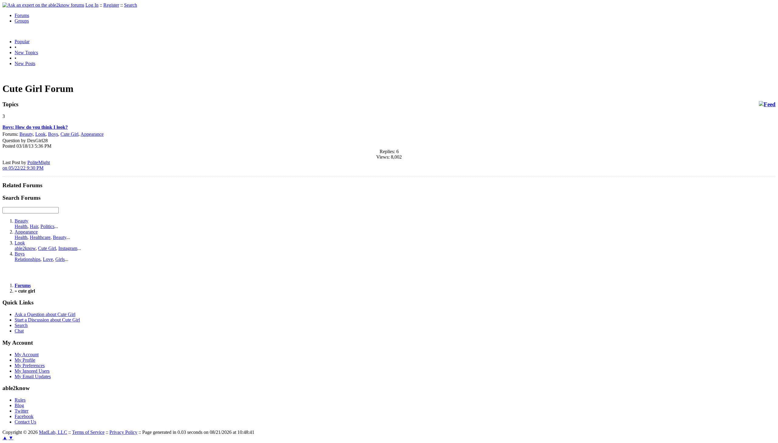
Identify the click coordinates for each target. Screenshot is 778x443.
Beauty (26, 134)
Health (21, 226)
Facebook (24, 416)
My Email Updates (33, 376)
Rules (20, 400)
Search (130, 5)
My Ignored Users (32, 371)
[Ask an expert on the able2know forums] (43, 5)
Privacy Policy (123, 432)
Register (111, 5)
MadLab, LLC (53, 432)
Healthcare (40, 237)
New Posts (25, 63)
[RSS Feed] (767, 104)
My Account (27, 354)
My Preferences (30, 365)
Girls (60, 259)
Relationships (27, 259)
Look (40, 134)
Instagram (67, 248)
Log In (91, 5)
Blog (19, 405)
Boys (53, 134)
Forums (22, 15)
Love (48, 259)
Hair (34, 226)
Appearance (92, 134)
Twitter (21, 410)
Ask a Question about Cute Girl (45, 314)
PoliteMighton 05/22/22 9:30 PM (26, 165)
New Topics (26, 52)
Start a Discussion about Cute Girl (47, 319)
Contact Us (25, 421)
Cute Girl (69, 134)
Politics (47, 226)
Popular (22, 41)
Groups (22, 20)
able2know (25, 248)
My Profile (25, 360)
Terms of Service (88, 432)
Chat (19, 330)
